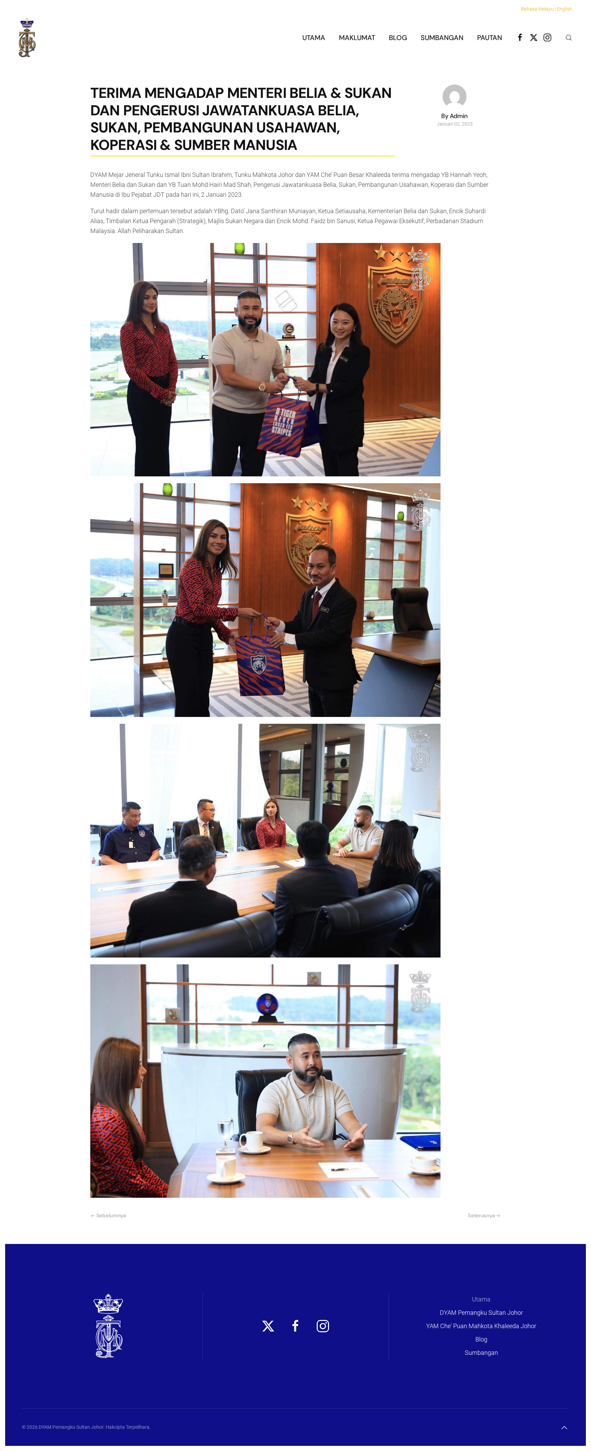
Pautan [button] (489, 37)
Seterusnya (481, 1215)
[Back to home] (27, 37)
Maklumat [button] (357, 37)
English (564, 9)
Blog (398, 37)
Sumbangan (442, 37)
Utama (313, 37)
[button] (568, 37)
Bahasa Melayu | (538, 9)
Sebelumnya (111, 1215)
